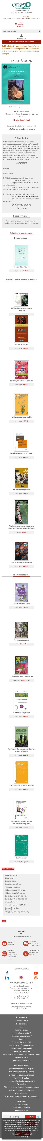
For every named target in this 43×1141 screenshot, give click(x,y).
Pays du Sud (21, 1084)
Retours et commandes (22, 1061)
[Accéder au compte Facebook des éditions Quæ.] (7, 973)
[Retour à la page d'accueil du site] (21, 5)
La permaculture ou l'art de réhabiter (21, 785)
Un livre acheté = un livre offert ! (21, 42)
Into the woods (21, 858)
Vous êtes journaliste (21, 1108)
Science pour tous (21, 1093)
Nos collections (21, 1024)
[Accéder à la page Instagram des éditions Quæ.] (21, 977)
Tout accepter (28, 1134)
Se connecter (21, 38)
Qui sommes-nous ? (21, 1021)
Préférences (14, 1134)
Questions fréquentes (21, 1051)
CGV (21, 1027)
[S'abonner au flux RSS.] (36, 977)
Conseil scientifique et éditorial (21, 1045)
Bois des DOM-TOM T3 (21, 267)
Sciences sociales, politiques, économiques (21, 1096)
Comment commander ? (21, 1033)
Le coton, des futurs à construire (21, 381)
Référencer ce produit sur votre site (22, 129)
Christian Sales (18, 120)
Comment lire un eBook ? (12, 908)
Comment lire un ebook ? (21, 1042)
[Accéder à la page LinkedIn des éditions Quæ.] (7, 977)
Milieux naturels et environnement (21, 1081)
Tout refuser (21, 1136)
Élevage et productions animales (21, 1075)
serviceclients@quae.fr (22, 986)
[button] (21, 215)
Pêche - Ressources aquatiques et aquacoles (21, 1087)
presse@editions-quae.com (21, 1007)
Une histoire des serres (21, 640)
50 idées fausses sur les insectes (21, 676)
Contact (19, 18)
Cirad (11, 878)
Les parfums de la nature (21, 604)
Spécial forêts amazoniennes (21, 562)
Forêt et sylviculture (21, 1078)
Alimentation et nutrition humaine (21, 1072)
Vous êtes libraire (21, 1111)
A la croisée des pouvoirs (21, 490)
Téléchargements (21, 1030)
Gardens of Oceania (21, 344)
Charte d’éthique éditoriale (21, 1048)
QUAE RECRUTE (21, 1057)
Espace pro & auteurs (9, 18)
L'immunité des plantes (21, 713)
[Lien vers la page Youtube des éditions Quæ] (36, 973)
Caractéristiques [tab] (8, 869)
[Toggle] (27, 25)
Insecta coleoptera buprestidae (21, 417)
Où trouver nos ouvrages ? (21, 1036)
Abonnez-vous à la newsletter (20, 24)
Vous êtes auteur (21, 1104)
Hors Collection (20, 126)
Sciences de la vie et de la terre (21, 1090)
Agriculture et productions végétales (21, 1069)
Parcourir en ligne (16, 107)
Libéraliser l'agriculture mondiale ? (21, 453)
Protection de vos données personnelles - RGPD (21, 1054)
